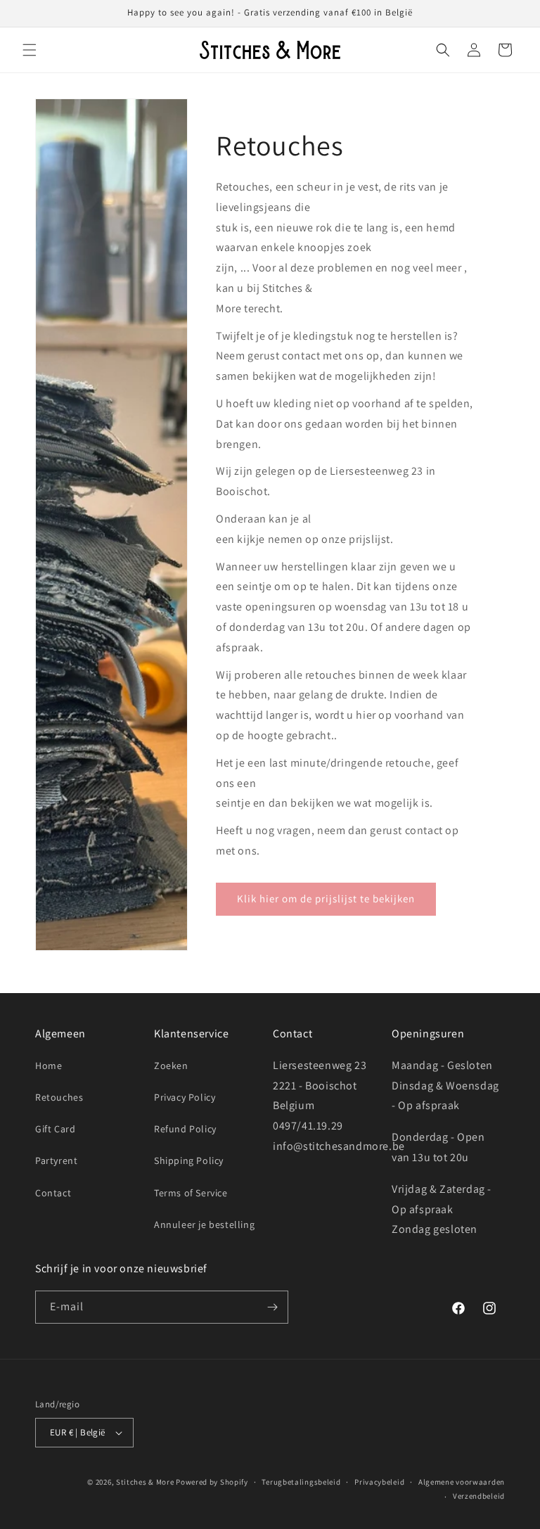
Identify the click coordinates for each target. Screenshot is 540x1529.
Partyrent (56, 1160)
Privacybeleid (379, 1482)
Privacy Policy (184, 1097)
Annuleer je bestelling (204, 1224)
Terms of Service (191, 1192)
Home (48, 1065)
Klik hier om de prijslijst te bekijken (326, 898)
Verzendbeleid (479, 1496)
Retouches (59, 1097)
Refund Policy (185, 1128)
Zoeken (171, 1065)
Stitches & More (145, 1482)
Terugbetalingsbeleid (301, 1482)
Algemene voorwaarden (461, 1482)
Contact (53, 1192)
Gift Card (55, 1128)
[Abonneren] (272, 1307)
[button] (29, 49)
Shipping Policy (189, 1160)
